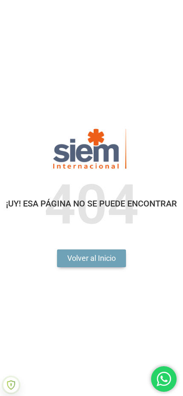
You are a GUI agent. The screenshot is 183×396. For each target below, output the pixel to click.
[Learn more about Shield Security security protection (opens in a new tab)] (11, 385)
